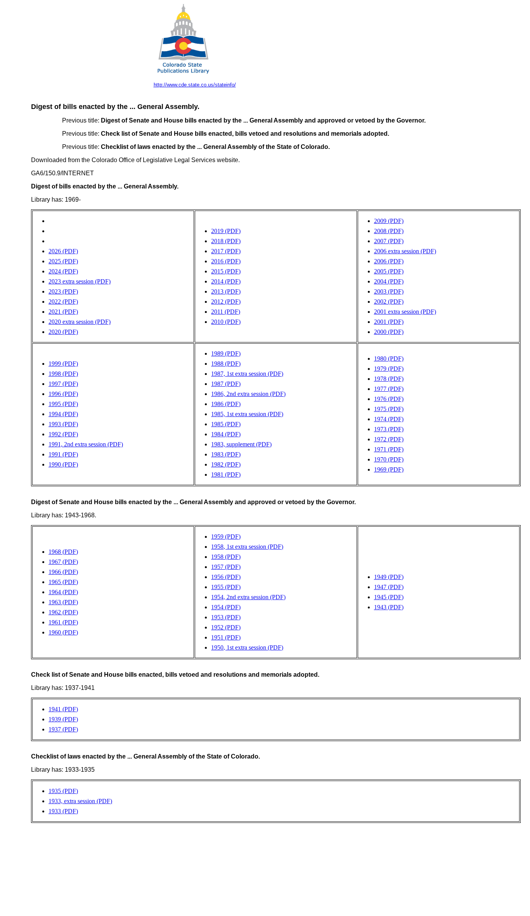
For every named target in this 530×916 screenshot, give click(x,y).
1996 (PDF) (63, 394)
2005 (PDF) (389, 271)
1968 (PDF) (63, 551)
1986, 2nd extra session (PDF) (248, 394)
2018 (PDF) (226, 241)
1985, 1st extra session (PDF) (247, 414)
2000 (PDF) (389, 331)
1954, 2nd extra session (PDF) (248, 597)
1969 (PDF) (389, 469)
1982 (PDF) (226, 464)
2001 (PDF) (389, 321)
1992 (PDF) (63, 434)
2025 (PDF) (63, 261)
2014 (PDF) (226, 281)
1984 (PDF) (226, 434)
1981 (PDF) (226, 474)
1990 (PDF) (63, 464)
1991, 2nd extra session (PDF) (85, 444)
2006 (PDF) (389, 261)
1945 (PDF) (389, 597)
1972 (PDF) (389, 439)
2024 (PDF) (63, 271)
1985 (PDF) (226, 424)
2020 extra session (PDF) (79, 321)
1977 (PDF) (389, 388)
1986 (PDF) (226, 404)
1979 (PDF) (389, 368)
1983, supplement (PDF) (241, 444)
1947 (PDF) (389, 587)
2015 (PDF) (226, 271)
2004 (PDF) (389, 281)
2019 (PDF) (226, 231)
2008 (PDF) (389, 231)
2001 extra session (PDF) (405, 311)
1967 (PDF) (63, 561)
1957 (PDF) (226, 566)
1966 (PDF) (63, 572)
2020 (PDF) (63, 331)
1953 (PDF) (226, 617)
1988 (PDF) (226, 363)
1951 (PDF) (226, 637)
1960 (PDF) (63, 632)
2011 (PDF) (225, 311)
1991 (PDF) (63, 454)
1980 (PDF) (389, 358)
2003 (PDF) (389, 291)
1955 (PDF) (226, 587)
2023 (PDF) (63, 291)
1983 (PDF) (226, 454)
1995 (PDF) (63, 404)
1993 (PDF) (63, 424)
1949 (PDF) (389, 577)
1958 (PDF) (226, 556)
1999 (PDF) (63, 363)
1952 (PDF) (226, 627)
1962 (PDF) (63, 612)
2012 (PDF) (226, 301)
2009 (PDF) (389, 221)
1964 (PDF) (63, 592)
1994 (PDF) (63, 414)
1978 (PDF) (389, 378)
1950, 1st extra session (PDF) (247, 647)
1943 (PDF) (389, 607)
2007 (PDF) (389, 241)
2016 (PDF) (226, 261)
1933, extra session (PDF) (80, 801)
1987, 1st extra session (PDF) (247, 373)
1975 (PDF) (389, 409)
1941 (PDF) (63, 709)
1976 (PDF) (389, 399)
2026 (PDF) (63, 251)
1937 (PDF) (63, 729)
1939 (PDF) (63, 719)
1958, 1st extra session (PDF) (247, 546)
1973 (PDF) (389, 429)
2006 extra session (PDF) (405, 251)
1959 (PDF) (226, 536)
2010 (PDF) (226, 321)
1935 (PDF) (63, 791)
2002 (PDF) (389, 301)
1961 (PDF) (63, 622)
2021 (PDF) (63, 311)
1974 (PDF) (389, 419)
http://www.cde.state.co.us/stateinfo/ (195, 85)
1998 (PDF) (63, 373)
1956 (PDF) (226, 577)
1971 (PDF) (389, 449)
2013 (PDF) (226, 291)
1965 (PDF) (63, 582)
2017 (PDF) (226, 251)
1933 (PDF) (63, 811)
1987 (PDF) (226, 383)
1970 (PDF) (389, 459)
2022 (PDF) (63, 301)
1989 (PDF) (226, 353)
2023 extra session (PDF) (79, 281)
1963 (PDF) (63, 602)
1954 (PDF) (226, 607)
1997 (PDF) (63, 383)
